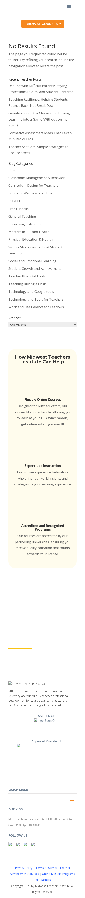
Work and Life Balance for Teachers (36, 307)
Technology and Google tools (31, 291)
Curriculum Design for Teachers (33, 185)
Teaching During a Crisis (27, 284)
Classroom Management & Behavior (36, 177)
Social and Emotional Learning (32, 261)
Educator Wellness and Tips (30, 193)
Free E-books (18, 208)
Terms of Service (46, 868)
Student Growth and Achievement (34, 268)
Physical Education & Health (30, 239)
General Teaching (22, 216)
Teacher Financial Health (27, 276)
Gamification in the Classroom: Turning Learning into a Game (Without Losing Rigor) (39, 119)
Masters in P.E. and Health (28, 231)
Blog (12, 170)
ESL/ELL (14, 201)
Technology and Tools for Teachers (35, 299)
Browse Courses (42, 24)
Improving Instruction (25, 224)
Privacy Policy (23, 868)
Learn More (20, 644)
